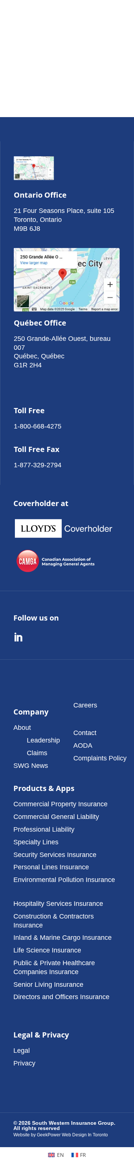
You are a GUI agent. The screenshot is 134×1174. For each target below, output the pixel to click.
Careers (85, 705)
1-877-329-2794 (37, 465)
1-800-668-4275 (37, 426)
